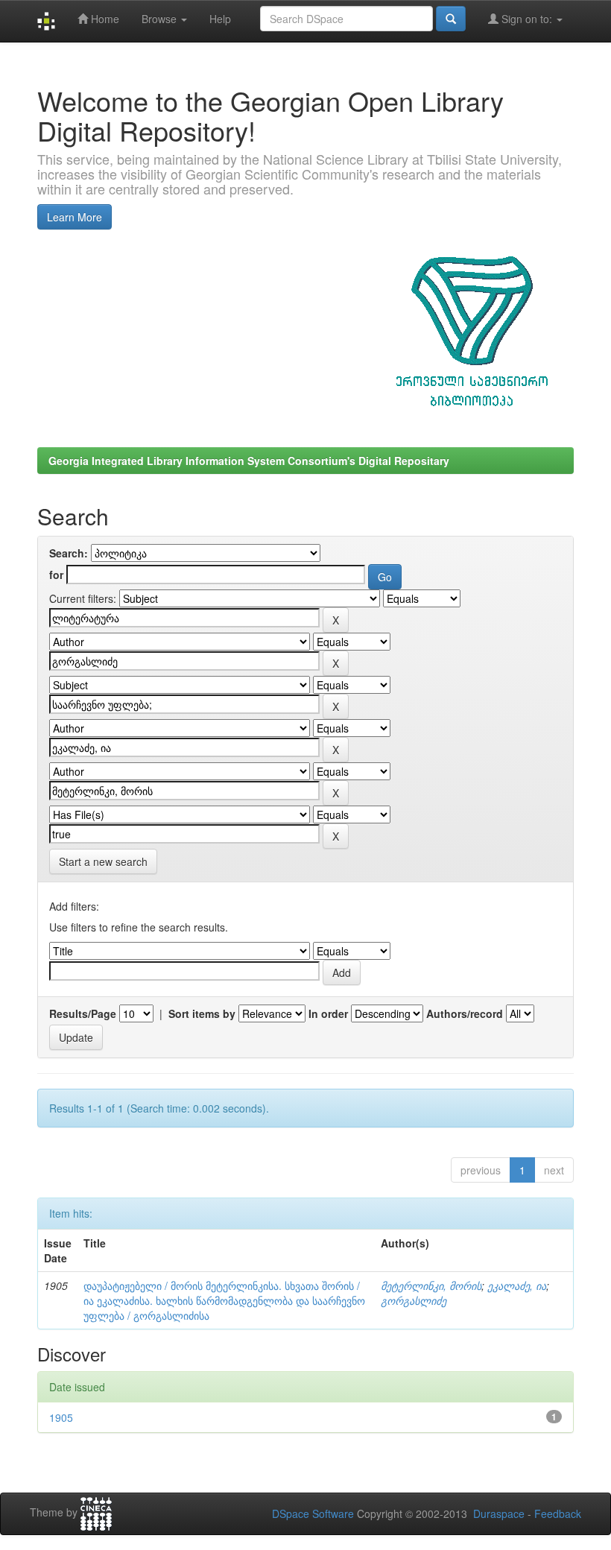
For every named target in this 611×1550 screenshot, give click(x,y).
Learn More (74, 216)
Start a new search (103, 861)
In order (328, 1013)
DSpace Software (313, 1513)
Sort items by (201, 1013)
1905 (61, 1417)
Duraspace (499, 1513)
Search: (68, 552)
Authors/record (464, 1013)
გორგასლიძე (413, 1300)
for (56, 574)
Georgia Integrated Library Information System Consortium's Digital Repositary (248, 460)
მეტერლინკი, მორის (431, 1285)
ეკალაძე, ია (516, 1285)
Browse (161, 18)
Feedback (557, 1513)
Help (220, 18)
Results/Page (82, 1013)
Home (103, 18)
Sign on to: (526, 18)
